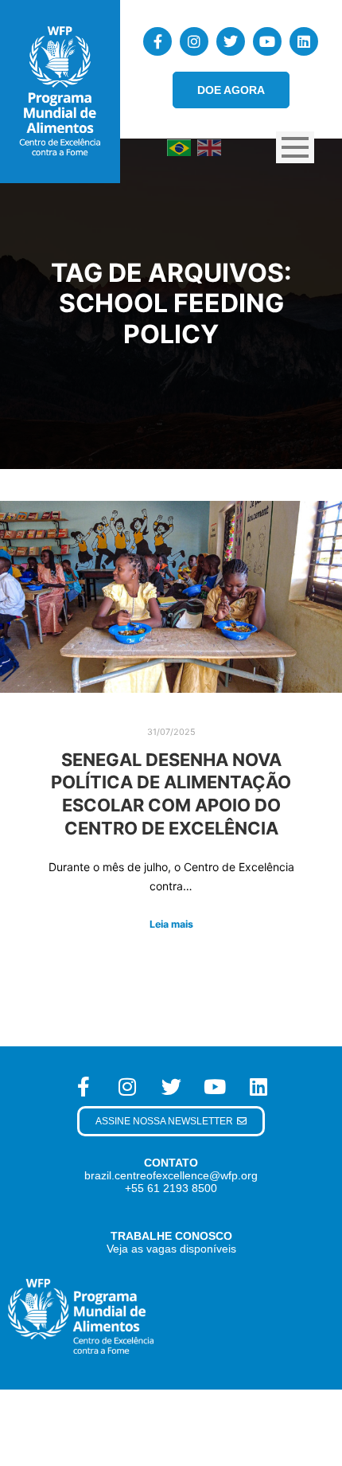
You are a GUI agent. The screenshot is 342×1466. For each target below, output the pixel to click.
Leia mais (171, 924)
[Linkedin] (304, 41)
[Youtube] (267, 41)
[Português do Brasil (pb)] (179, 147)
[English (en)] (209, 147)
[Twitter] (230, 41)
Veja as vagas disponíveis (171, 1248)
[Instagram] (194, 41)
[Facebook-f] (157, 41)
